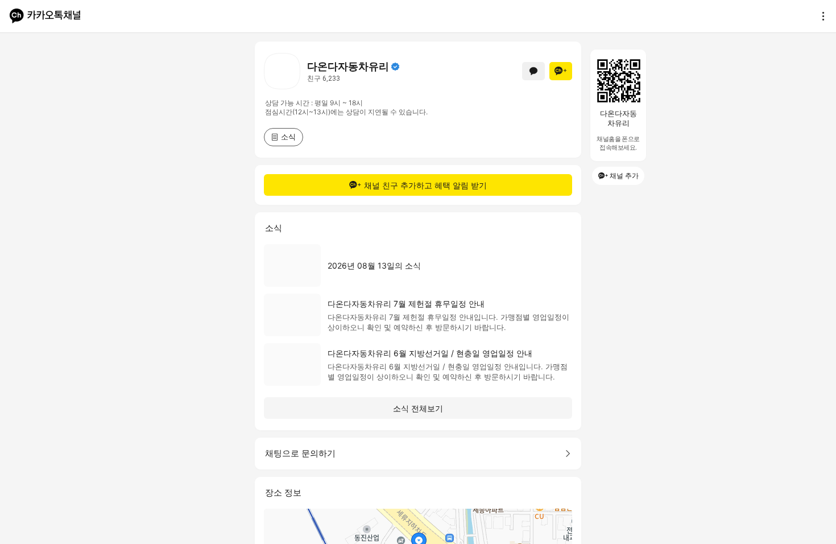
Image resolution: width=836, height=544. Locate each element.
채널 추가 (624, 175)
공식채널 (395, 66)
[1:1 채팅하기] (533, 71)
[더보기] (820, 16)
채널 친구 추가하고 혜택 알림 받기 (425, 185)
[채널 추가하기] (560, 71)
